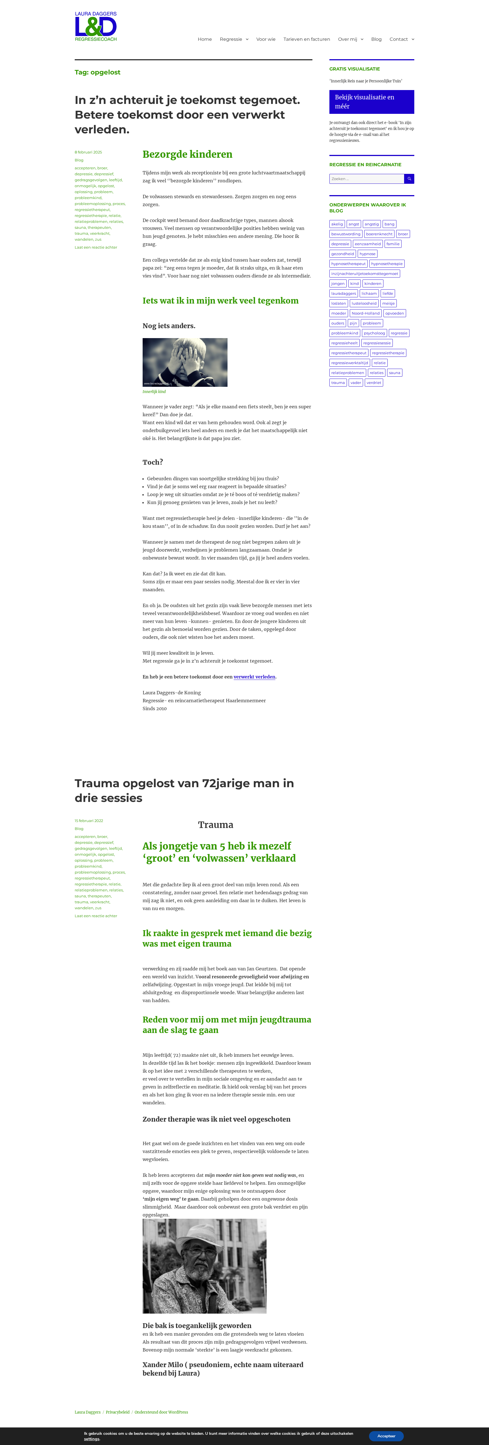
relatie (115, 215)
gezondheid (342, 253)
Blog (376, 39)
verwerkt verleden (254, 677)
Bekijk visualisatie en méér (364, 102)
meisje (388, 303)
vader (356, 382)
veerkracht (100, 233)
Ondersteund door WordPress (161, 1412)
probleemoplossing (93, 203)
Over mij (347, 39)
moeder (338, 313)
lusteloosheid (364, 303)
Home (205, 39)
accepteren (85, 168)
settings (91, 1438)
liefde (388, 293)
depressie (84, 174)
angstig (372, 224)
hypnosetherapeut (348, 263)
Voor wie (266, 39)
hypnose (368, 253)
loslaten (338, 303)
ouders (337, 323)
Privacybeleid (118, 1412)
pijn (353, 323)
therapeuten (99, 227)
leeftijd (115, 180)
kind (354, 283)
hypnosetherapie (387, 263)
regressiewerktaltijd (349, 362)
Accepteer (386, 1436)
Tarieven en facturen (307, 39)
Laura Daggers (88, 1412)
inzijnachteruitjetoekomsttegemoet (364, 273)
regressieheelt (344, 343)
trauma (81, 233)
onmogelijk (85, 185)
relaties (116, 221)
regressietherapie (91, 215)
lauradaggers (343, 293)
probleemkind (88, 197)
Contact (399, 39)
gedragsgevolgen (91, 180)
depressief (103, 174)
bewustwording (346, 234)
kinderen (372, 283)
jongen (338, 283)
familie (393, 244)
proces (119, 203)
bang (389, 224)
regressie (399, 333)
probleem (103, 191)
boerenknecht (379, 234)
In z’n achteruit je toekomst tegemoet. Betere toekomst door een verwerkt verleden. (187, 114)
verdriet (374, 382)
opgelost (106, 185)
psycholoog (374, 333)
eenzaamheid (368, 244)
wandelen (84, 239)
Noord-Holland (366, 313)
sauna (80, 227)
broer (102, 168)
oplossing (84, 191)
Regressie (231, 39)
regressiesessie (377, 343)
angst (354, 224)
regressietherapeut (92, 209)
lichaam (369, 293)
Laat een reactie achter (96, 247)
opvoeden (394, 313)
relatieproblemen (91, 221)
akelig (337, 224)
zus (98, 239)
